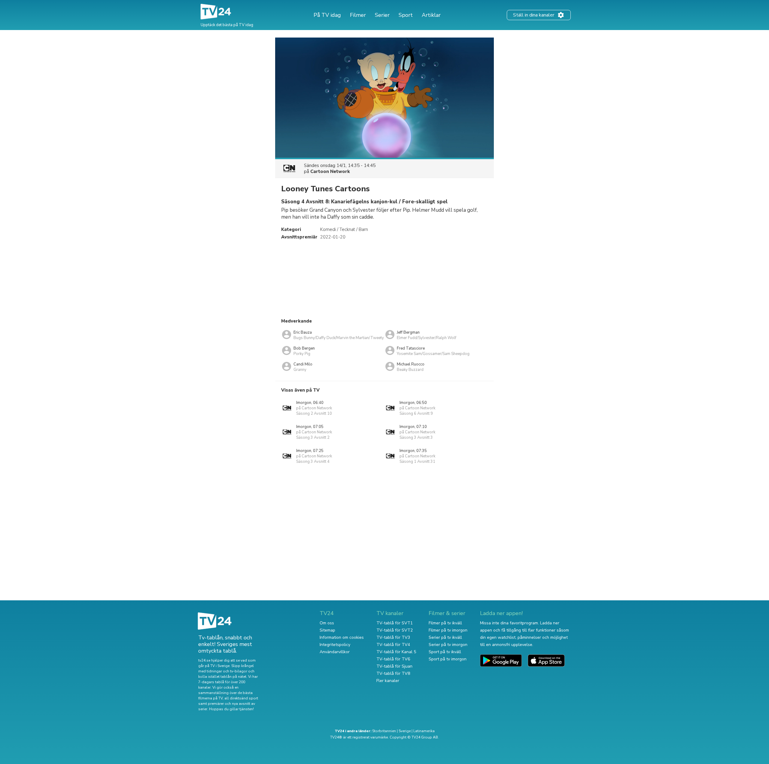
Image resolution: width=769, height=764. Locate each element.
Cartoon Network (330, 171)
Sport (406, 15)
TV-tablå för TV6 (393, 659)
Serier (382, 15)
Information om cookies (342, 637)
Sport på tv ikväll (445, 652)
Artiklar (431, 15)
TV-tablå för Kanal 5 (396, 652)
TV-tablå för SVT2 (394, 630)
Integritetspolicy (335, 644)
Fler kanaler (387, 681)
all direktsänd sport (241, 698)
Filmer (358, 15)
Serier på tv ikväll (445, 637)
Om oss (327, 623)
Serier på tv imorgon (448, 644)
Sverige (405, 731)
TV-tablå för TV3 (393, 637)
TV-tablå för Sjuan (394, 666)
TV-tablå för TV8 (393, 673)
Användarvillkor (335, 652)
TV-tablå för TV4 (393, 644)
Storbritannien (384, 731)
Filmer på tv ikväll (445, 623)
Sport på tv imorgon (448, 659)
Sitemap (327, 630)
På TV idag (327, 15)
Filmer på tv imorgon (448, 630)
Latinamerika (424, 731)
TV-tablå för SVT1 (394, 623)
